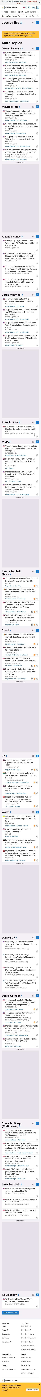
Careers (5, 1365)
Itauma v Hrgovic (20, 455)
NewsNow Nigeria (27, 1334)
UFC (6, 62)
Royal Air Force (27, 1153)
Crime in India (24, 782)
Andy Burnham (21, 793)
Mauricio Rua (30, 16)
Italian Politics (9, 860)
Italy (17, 860)
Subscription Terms (28, 1369)
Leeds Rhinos (17, 666)
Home (4, 1326)
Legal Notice (25, 1365)
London (11, 806)
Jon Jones (8, 1022)
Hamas (7, 847)
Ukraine (19, 826)
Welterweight (24, 319)
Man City (18, 586)
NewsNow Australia (28, 1350)
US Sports (22, 62)
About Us (5, 1330)
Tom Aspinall (9, 1009)
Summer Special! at (19, 2)
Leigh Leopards (10, 679)
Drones (25, 826)
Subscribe (5, 1338)
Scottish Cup (9, 625)
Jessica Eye (6, 16)
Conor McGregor (10, 1140)
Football (13, 12)
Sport (20, 12)
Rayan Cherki (9, 586)
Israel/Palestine (16, 847)
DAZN (7, 345)
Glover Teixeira (10, 120)
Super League (21, 679)
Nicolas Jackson (10, 599)
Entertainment (30, 12)
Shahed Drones (10, 826)
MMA (22, 306)
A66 (19, 770)
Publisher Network (8, 1357)
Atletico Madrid (10, 612)
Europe (17, 806)
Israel (7, 836)
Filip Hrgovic (9, 455)
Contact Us (6, 1334)
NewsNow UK (26, 1326)
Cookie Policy (26, 1361)
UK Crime (15, 782)
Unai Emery (21, 599)
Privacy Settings (27, 1373)
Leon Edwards (10, 306)
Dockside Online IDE (9, 1369)
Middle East (14, 836)
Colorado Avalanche (12, 655)
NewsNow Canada (28, 1346)
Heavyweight (23, 1035)
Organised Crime (10, 770)
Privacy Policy (26, 1357)
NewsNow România (28, 1338)
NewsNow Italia (26, 1342)
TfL (6, 806)
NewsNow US (26, 1330)
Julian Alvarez (21, 612)
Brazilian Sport (10, 88)
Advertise (5, 1361)
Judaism (8, 782)
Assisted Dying (10, 793)
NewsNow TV (6, 1342)
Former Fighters (18, 16)
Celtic (17, 625)
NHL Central (24, 655)
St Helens (8, 666)
